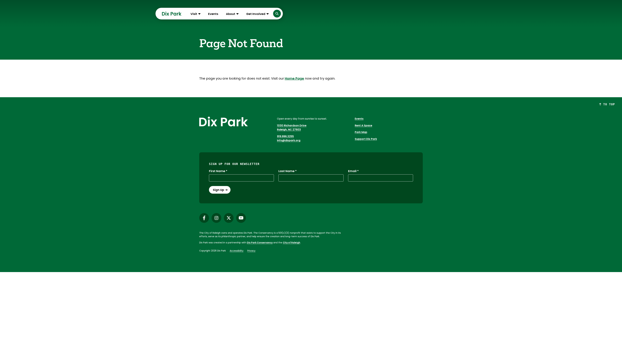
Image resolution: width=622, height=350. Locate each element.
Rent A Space (363, 125)
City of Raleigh (291, 242)
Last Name (286, 171)
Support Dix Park (366, 139)
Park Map (361, 132)
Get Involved (255, 14)
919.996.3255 (285, 136)
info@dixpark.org (288, 140)
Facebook (204, 218)
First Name (217, 171)
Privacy (251, 250)
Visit (193, 14)
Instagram (216, 218)
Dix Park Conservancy (260, 242)
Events (213, 14)
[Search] (277, 14)
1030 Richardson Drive (291, 125)
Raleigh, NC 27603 (289, 129)
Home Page (294, 78)
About (230, 14)
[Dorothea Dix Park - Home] (171, 14)
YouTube (241, 218)
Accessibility (236, 250)
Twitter (229, 218)
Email (352, 171)
